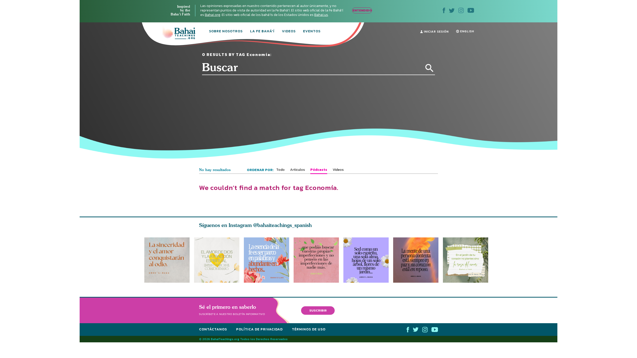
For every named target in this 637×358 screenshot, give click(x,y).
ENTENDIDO (362, 10)
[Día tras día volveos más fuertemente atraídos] (368, 260)
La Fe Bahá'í (262, 31)
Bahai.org (212, 14)
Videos (289, 31)
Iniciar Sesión (436, 31)
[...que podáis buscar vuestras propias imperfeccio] (318, 260)
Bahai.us (321, 14)
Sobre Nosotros (226, 31)
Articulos (297, 169)
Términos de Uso (308, 329)
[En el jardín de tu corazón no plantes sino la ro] (468, 260)
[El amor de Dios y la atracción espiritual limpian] (216, 260)
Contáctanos (213, 329)
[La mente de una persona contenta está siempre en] (418, 260)
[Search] (429, 68)
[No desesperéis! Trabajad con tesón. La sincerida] (167, 260)
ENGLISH (466, 31)
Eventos (311, 31)
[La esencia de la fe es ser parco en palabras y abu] (266, 260)
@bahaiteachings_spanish (282, 225)
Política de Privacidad (259, 329)
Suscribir (318, 310)
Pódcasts (318, 169)
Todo (280, 169)
